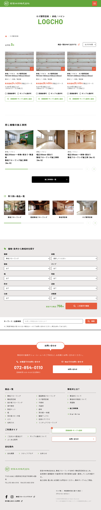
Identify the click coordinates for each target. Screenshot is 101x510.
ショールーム (75, 414)
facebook (6, 496)
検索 (93, 321)
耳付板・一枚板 (44, 412)
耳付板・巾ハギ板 (13, 416)
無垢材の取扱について (78, 399)
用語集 (72, 402)
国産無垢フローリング (47, 396)
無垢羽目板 (11, 399)
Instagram (12, 496)
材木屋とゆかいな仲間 (12, 501)
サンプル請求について (38, 436)
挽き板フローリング (14, 402)
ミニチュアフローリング (48, 422)
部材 (40, 409)
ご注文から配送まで (14, 436)
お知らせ (43, 453)
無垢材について (76, 396)
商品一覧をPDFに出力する (67, 44)
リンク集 (58, 491)
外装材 (41, 406)
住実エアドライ (44, 419)
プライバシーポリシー (63, 494)
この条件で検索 (83, 306)
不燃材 (41, 402)
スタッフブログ (27, 453)
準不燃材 (10, 406)
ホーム (6, 36)
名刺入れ (10, 422)
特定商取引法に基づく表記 (72, 491)
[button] (94, 169)
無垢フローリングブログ (24, 496)
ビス (9, 419)
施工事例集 (74, 408)
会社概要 (10, 453)
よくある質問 (12, 439)
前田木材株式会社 (17, 3)
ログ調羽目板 (14, 36)
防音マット (11, 409)
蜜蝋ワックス (44, 416)
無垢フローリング (14, 396)
